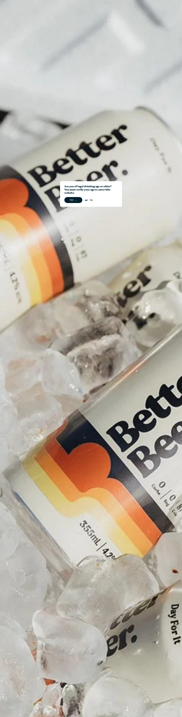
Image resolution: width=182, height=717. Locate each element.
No (91, 200)
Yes (71, 200)
